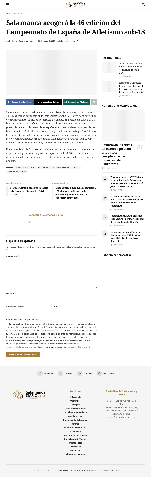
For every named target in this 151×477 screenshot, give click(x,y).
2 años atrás (126, 96)
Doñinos (75, 424)
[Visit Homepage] (75, 4)
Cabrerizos (75, 401)
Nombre (11, 293)
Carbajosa (75, 405)
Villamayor (75, 450)
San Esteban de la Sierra (75, 435)
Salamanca (17, 13)
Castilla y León (75, 416)
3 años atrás (126, 77)
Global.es (116, 471)
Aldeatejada (75, 397)
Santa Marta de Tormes (75, 439)
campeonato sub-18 (60, 168)
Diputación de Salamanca (75, 420)
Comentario (12, 256)
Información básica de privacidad (22, 319)
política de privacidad (80, 347)
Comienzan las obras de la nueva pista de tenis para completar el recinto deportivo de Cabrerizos (117, 154)
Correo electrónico (16, 306)
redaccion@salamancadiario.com (21, 347)
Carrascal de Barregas (75, 408)
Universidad (75, 447)
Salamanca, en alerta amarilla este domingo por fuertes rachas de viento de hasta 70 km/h (127, 218)
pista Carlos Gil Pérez (17, 172)
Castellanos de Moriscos (75, 412)
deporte (76, 168)
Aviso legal (58, 471)
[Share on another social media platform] (94, 102)
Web (56, 306)
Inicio (8, 13)
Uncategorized (75, 443)
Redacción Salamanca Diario (21, 41)
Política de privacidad (71, 471)
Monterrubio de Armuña (75, 427)
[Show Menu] (7, 4)
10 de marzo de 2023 (46, 41)
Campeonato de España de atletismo (32, 168)
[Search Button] (143, 4)
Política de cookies (89, 471)
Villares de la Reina (75, 454)
